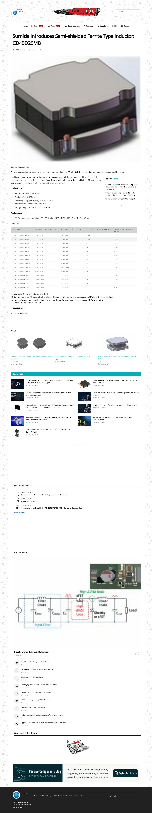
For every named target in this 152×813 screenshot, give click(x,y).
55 (37, 410)
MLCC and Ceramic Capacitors (32, 677)
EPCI (15, 802)
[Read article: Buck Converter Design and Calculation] (77, 603)
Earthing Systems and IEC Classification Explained (39, 685)
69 (104, 398)
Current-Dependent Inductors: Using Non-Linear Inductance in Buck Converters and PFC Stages (121, 186)
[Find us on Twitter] (115, 796)
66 (104, 422)
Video (55, 26)
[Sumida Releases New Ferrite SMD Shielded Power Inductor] (119, 344)
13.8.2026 (97, 422)
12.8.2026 (30, 435)
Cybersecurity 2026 (28, 501)
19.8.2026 (30, 410)
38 (37, 422)
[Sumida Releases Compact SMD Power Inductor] (75, 344)
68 (37, 435)
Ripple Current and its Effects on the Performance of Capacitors (43, 723)
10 (37, 385)
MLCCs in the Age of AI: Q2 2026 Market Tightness (39, 700)
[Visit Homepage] (76, 11)
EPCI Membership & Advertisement (65, 796)
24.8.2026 (30, 385)
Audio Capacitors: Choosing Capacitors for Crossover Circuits (42, 715)
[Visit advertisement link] (76, 773)
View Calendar (19, 513)
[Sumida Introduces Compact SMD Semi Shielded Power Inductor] (31, 344)
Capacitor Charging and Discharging (34, 707)
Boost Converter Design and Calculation (35, 662)
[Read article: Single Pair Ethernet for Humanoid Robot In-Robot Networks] (84, 408)
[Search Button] (137, 11)
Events (126, 26)
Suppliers (103, 26)
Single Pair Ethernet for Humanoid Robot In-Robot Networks (115, 405)
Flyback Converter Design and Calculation (36, 692)
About (83, 796)
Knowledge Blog (74, 26)
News (38, 26)
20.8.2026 (30, 398)
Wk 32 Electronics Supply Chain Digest (120, 199)
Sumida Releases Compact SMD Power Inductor (72, 357)
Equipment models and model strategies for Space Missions (44, 495)
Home (25, 26)
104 (104, 408)
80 (37, 398)
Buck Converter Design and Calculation (31, 652)
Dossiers (89, 26)
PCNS (114, 26)
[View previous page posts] (121, 205)
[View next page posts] (125, 205)
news (26, 167)
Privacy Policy (46, 796)
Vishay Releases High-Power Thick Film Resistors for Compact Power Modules (120, 194)
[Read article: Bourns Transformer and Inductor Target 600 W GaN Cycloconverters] (84, 421)
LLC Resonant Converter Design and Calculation (38, 669)
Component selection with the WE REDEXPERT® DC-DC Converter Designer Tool (51, 508)
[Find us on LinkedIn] (111, 796)
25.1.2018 (16, 50)
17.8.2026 (97, 408)
